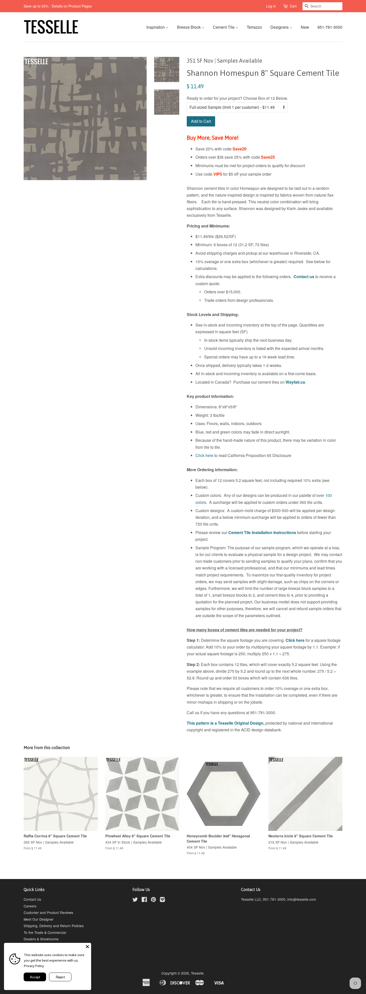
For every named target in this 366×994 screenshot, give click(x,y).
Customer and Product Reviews (48, 912)
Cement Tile (224, 27)
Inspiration (156, 27)
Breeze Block (189, 27)
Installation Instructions (273, 532)
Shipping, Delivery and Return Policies (54, 925)
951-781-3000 (329, 27)
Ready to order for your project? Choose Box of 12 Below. (237, 98)
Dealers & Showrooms (41, 938)
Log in (271, 5)
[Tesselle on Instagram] (162, 900)
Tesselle (197, 973)
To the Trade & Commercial (45, 932)
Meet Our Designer (39, 919)
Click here (204, 455)
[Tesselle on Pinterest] (153, 900)
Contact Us (32, 899)
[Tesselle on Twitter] (135, 900)
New (305, 27)
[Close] (87, 946)
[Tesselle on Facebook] (144, 900)
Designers (280, 27)
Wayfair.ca (295, 382)
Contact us (304, 276)
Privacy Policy (34, 966)
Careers (30, 905)
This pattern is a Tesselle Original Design (225, 723)
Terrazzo (254, 27)
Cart (293, 5)
